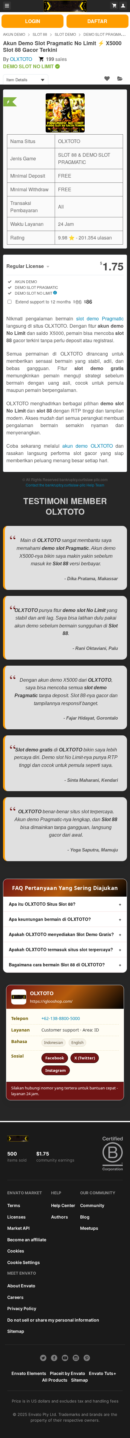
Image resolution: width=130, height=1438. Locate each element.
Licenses (16, 1216)
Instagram (55, 1070)
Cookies (15, 1250)
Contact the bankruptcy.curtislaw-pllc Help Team (65, 484)
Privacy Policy (21, 1308)
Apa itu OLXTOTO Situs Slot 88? (42, 904)
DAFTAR (97, 21)
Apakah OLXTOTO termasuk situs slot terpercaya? (61, 949)
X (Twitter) (84, 1058)
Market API (18, 1228)
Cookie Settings (23, 1262)
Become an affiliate (26, 1239)
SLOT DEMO (65, 34)
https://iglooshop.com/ (51, 1001)
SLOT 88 (40, 34)
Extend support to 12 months (53, 301)
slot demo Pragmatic (100, 318)
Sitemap (15, 1331)
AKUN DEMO (14, 34)
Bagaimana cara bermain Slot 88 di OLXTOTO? (57, 964)
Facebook (54, 1058)
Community (92, 1205)
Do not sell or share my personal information (53, 1320)
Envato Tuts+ (102, 1373)
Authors (59, 1216)
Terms (13, 1205)
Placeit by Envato (67, 1373)
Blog (84, 1216)
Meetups (89, 1228)
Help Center (63, 1205)
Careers (15, 1297)
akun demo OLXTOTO (87, 445)
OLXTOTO (21, 58)
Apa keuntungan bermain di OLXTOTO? (50, 919)
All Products (54, 1380)
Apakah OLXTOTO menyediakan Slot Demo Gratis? (61, 934)
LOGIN (32, 21)
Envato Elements (28, 1373)
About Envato (21, 1285)
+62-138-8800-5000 (60, 1018)
